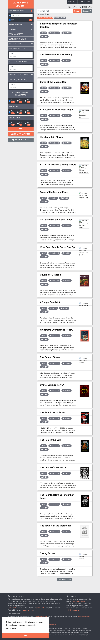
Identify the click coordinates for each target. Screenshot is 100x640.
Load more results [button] (65, 579)
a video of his (40, 608)
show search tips (43, 14)
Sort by (86, 11)
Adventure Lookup (20, 4)
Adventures (72, 2)
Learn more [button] (11, 628)
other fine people (50, 625)
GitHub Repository (72, 610)
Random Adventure (21, 140)
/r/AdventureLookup (78, 601)
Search (77, 11)
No (28, 101)
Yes (20, 101)
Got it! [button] (25, 636)
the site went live (27, 610)
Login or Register (85, 2)
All (12, 101)
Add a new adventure (21, 134)
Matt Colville (12, 608)
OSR (21, 20)
